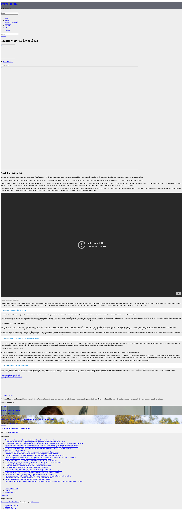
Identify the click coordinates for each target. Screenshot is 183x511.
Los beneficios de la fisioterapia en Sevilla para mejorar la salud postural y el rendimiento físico (33, 471)
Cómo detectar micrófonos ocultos (15, 450)
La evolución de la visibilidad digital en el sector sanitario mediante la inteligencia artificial (32, 472)
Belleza (7, 20)
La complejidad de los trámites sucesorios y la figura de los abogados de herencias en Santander (33, 462)
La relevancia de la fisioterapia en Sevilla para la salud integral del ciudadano (28, 469)
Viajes (6, 27)
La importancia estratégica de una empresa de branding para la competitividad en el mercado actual (34, 455)
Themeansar (35, 502)
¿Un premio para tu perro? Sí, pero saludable (15, 428)
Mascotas (7, 25)
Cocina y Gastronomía (11, 22)
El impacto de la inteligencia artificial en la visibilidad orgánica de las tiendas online (30, 474)
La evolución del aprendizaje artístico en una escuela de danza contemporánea (28, 465)
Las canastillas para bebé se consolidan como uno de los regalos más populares (28, 478)
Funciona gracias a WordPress (10, 502)
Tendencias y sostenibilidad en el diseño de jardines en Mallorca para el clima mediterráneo (32, 453)
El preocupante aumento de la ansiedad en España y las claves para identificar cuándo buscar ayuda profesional (38, 476)
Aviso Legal (8, 490)
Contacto (7, 30)
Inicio (6, 18)
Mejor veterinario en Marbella (10, 410)
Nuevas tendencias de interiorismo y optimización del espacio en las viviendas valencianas (32, 440)
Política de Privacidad (11, 489)
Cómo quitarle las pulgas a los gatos (11, 377)
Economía (8, 24)
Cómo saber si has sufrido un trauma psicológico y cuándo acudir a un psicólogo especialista (32, 452)
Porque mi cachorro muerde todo (10, 375)
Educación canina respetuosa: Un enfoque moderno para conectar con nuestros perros (29, 419)
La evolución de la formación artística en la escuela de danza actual (25, 464)
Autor (6, 29)
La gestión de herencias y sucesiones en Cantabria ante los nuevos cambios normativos (31, 460)
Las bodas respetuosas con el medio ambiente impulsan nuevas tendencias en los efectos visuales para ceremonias (39, 448)
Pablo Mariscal (8, 62)
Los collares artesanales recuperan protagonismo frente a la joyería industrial (27, 479)
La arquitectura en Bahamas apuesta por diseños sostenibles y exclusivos (26, 467)
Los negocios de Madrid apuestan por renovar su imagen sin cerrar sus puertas (28, 459)
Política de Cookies (10, 492)
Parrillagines (9, 3)
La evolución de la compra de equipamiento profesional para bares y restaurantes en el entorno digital (35, 441)
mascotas (3, 36)
